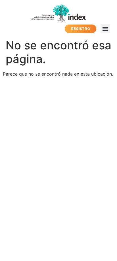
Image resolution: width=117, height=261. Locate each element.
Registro (80, 29)
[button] (105, 28)
